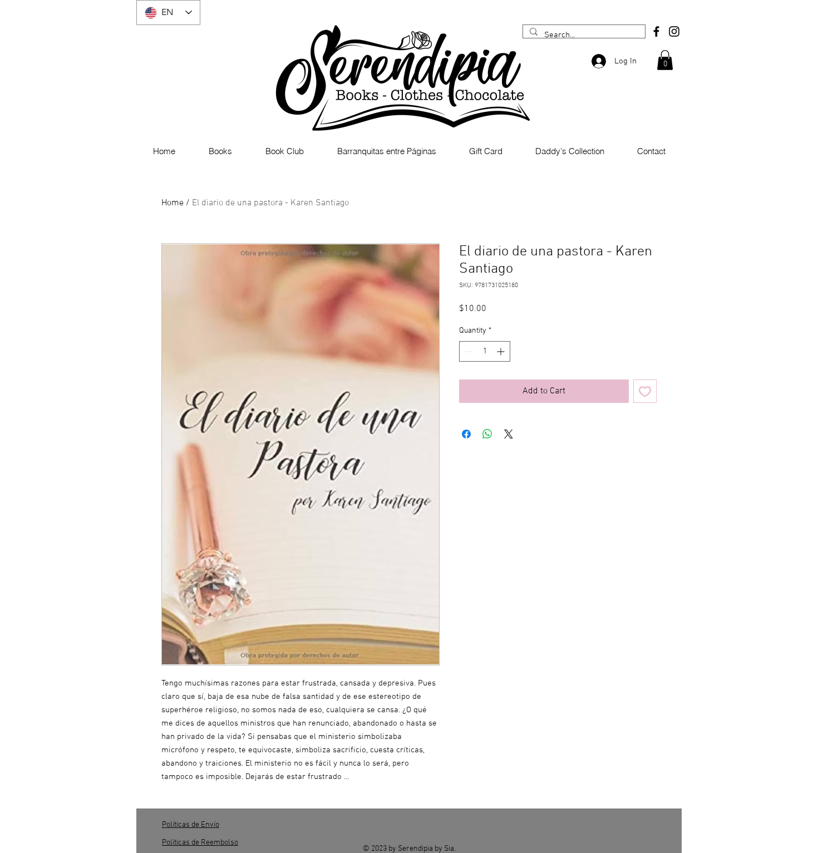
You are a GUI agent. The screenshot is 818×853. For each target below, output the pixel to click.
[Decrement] (468, 351)
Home (172, 203)
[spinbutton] (485, 351)
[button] (665, 60)
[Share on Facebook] (466, 434)
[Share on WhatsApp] (487, 434)
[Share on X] (508, 434)
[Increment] (502, 351)
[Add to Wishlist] (645, 391)
